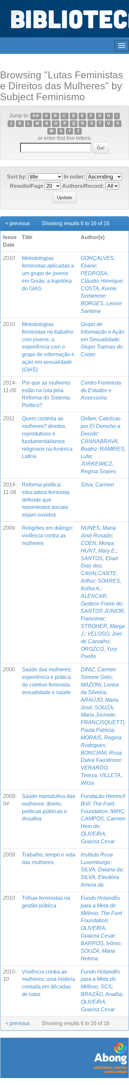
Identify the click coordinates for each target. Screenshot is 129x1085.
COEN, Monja (97, 543)
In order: (74, 177)
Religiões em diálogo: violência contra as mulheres (47, 535)
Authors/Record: (83, 186)
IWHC (117, 811)
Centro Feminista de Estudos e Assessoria (101, 390)
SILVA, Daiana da (101, 869)
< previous (17, 223)
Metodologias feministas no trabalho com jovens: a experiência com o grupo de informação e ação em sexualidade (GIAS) (48, 346)
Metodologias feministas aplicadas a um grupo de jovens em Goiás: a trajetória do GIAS (48, 273)
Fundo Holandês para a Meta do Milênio (100, 905)
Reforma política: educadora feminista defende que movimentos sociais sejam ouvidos (45, 500)
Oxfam (88, 418)
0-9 (36, 116)
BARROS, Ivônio (100, 943)
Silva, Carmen (97, 484)
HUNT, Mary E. (98, 551)
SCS (106, 986)
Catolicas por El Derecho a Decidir (101, 426)
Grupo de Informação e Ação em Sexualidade (102, 331)
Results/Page (26, 186)
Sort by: (17, 177)
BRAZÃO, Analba (101, 994)
